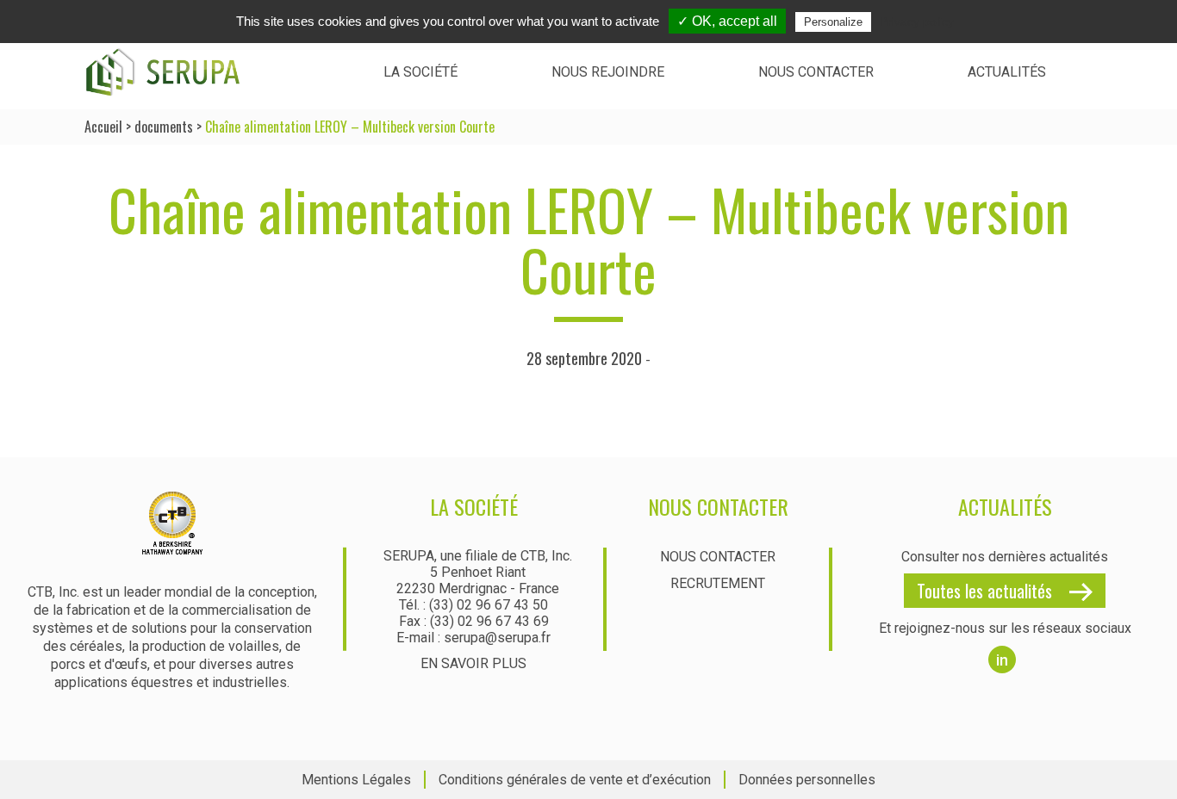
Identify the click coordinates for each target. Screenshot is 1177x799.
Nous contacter (816, 72)
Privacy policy (917, 21)
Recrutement (717, 583)
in (1002, 660)
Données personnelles (806, 779)
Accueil (103, 126)
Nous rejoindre (607, 72)
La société (420, 72)
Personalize (833, 21)
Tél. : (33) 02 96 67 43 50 (473, 605)
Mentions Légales (356, 779)
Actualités (1007, 72)
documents (163, 126)
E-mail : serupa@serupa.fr (473, 637)
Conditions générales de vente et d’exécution (575, 779)
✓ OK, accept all (727, 21)
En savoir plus (473, 663)
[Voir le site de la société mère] (172, 548)
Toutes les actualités (984, 591)
